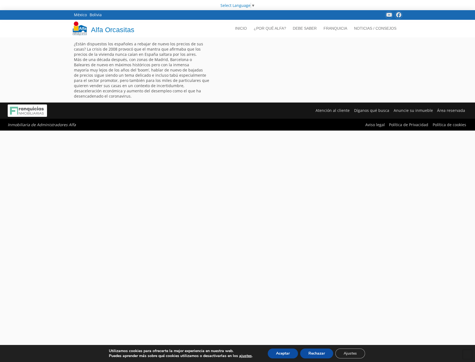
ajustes (245, 355)
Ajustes (350, 353)
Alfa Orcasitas (112, 30)
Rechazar (316, 353)
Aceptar (283, 353)
